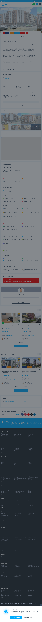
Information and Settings (28, 617)
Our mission (27, 605)
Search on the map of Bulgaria (8, 603)
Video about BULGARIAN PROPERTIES (6, 605)
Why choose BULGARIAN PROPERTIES (18, 605)
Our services (31, 605)
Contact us (35, 605)
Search (2, 603)
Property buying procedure (24, 603)
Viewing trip (30, 603)
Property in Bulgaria (16, 603)
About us (34, 603)
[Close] (41, 605)
